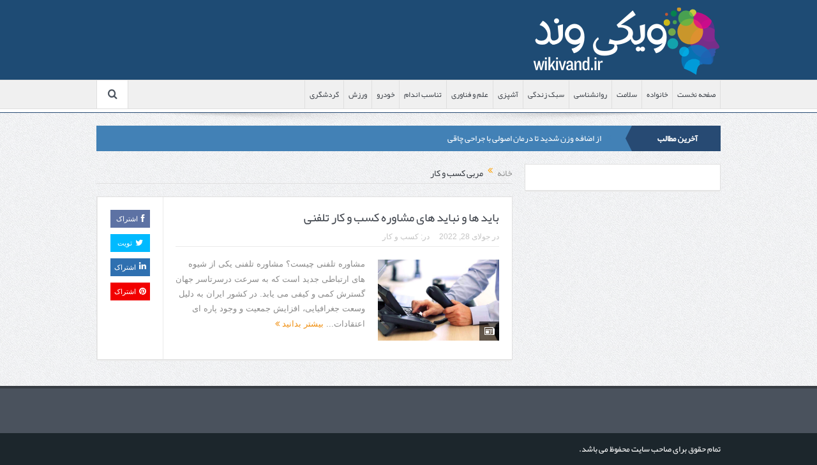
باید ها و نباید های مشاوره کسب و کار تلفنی (401, 217)
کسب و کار (400, 236)
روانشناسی (590, 94)
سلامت (627, 94)
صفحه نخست (696, 94)
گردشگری (324, 94)
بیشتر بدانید (302, 323)
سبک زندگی (546, 94)
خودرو (385, 94)
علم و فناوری (469, 94)
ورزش (358, 94)
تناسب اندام (423, 94)
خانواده (657, 94)
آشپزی (508, 94)
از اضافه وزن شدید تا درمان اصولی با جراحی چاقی (524, 138)
